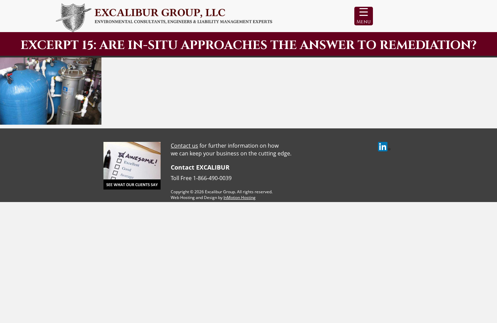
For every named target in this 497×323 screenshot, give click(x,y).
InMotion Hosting (239, 197)
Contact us (184, 145)
